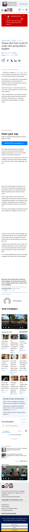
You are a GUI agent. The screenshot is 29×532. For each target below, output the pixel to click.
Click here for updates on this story (10, 69)
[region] (14, 440)
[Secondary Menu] (4, 9)
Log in (21, 419)
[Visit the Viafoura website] (24, 461)
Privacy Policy (14, 491)
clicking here (13, 409)
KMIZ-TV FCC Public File (14, 493)
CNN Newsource (6, 52)
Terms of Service (6, 491)
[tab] (6, 431)
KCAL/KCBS (18, 72)
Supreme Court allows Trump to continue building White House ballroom (14, 22)
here (9, 414)
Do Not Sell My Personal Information (11, 496)
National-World (15, 288)
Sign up (24, 419)
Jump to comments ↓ (7, 294)
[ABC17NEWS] (10, 9)
